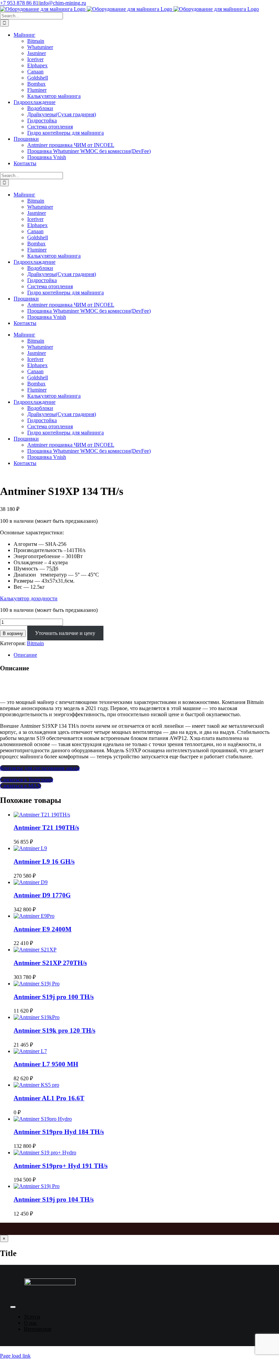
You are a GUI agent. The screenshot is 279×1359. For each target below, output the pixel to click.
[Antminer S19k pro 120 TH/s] (37, 1017)
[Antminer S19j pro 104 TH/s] (37, 1186)
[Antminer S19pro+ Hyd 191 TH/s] (45, 1152)
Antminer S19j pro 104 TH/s (54, 1199)
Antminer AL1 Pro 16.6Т (49, 1098)
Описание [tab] (25, 655)
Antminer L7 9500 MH (46, 1064)
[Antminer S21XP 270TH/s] (35, 949)
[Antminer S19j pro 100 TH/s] (37, 983)
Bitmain (35, 643)
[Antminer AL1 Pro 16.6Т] (36, 1085)
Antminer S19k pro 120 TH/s (54, 1030)
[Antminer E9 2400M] (34, 916)
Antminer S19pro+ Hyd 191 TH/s (61, 1165)
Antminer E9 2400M (42, 929)
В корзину (13, 633)
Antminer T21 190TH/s (46, 827)
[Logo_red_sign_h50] (50, 1283)
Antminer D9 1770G (42, 895)
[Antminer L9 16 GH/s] (30, 848)
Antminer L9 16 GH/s (44, 861)
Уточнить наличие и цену (65, 633)
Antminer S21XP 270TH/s (50, 962)
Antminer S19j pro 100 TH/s (54, 996)
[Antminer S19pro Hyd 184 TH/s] (43, 1119)
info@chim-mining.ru (62, 3)
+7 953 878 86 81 (19, 3)
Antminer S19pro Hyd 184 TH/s (59, 1131)
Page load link (15, 1356)
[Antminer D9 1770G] (31, 882)
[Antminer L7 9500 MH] (30, 1051)
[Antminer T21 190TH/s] (42, 815)
